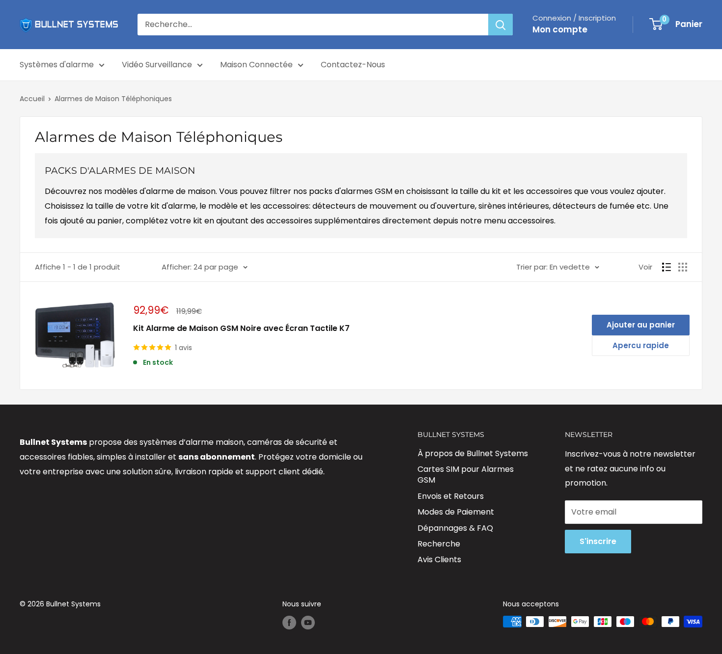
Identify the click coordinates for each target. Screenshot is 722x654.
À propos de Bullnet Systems (472, 453)
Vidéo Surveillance (157, 64)
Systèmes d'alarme (57, 64)
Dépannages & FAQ (455, 528)
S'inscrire (598, 541)
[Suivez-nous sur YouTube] (308, 622)
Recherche (438, 543)
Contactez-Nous (353, 64)
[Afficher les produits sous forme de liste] (666, 267)
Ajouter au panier (641, 325)
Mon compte (559, 29)
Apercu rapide (640, 345)
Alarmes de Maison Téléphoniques (113, 99)
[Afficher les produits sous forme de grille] (682, 267)
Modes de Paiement (455, 512)
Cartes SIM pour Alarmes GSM (465, 474)
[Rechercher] (500, 24)
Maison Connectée (256, 64)
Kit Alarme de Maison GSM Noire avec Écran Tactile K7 (241, 328)
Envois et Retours (450, 496)
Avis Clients (439, 559)
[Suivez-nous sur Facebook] (289, 622)
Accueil (32, 99)
